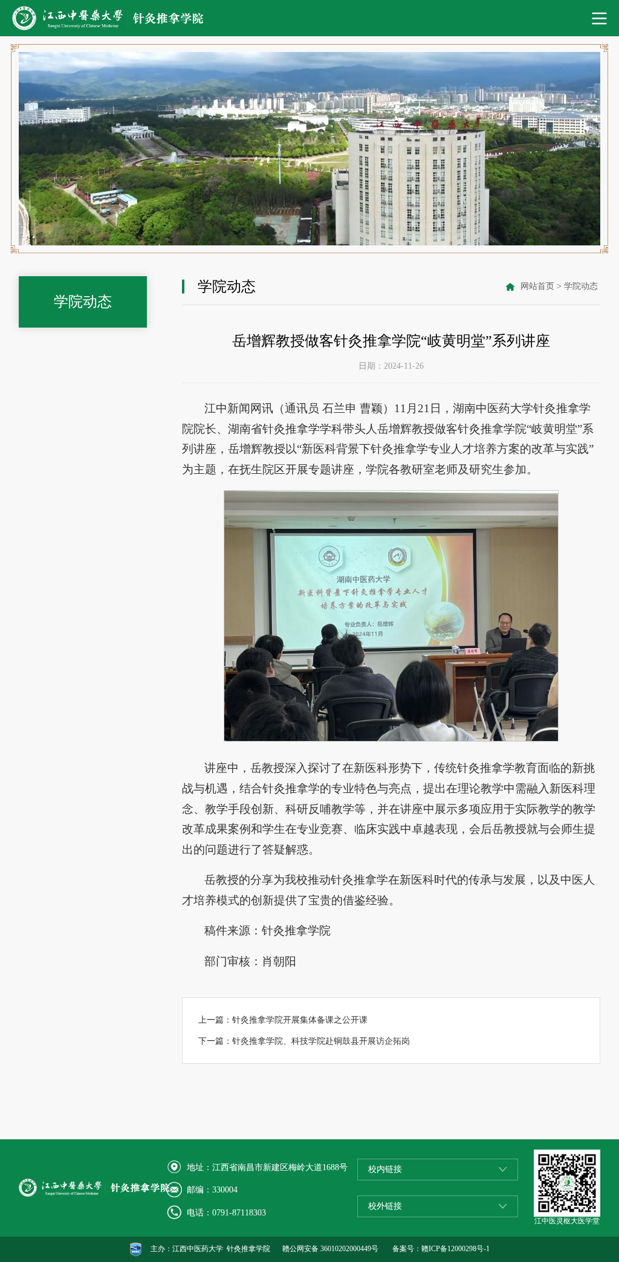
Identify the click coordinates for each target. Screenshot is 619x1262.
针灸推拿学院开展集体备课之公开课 (300, 1019)
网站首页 (537, 286)
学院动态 (581, 286)
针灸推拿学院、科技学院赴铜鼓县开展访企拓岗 (321, 1041)
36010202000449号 (349, 1248)
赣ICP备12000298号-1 (455, 1248)
